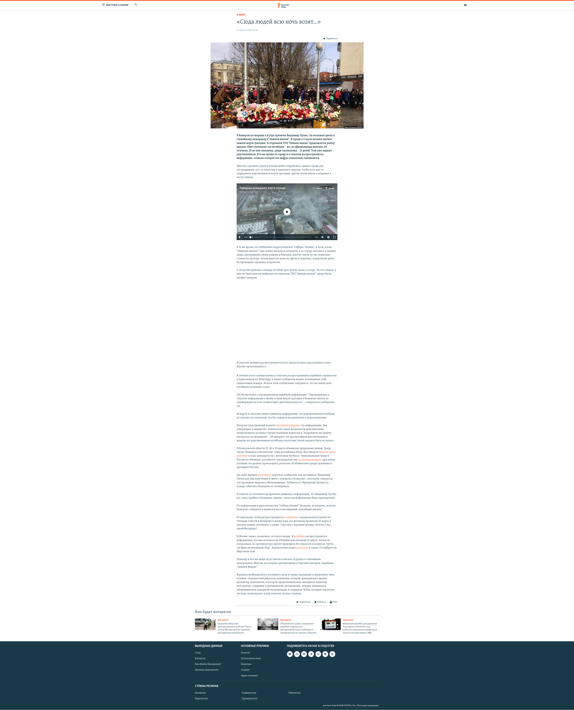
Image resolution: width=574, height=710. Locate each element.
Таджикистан (249, 693)
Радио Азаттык (250, 192)
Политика (246, 664)
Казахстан (200, 693)
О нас (198, 653)
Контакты (200, 658)
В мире (241, 15)
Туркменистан (250, 698)
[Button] (330, 39)
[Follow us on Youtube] (290, 654)
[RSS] (332, 654)
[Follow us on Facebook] (304, 654)
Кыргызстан (201, 698)
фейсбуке (299, 536)
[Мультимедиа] (465, 5)
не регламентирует (309, 460)
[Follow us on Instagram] (297, 654)
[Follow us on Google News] (325, 654)
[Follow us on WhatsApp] (318, 654)
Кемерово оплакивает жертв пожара (262, 188)
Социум (245, 670)
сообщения (291, 517)
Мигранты (223, 620)
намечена (302, 548)
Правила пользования (206, 670)
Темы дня (348, 620)
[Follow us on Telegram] (311, 654)
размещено (264, 475)
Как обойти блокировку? (208, 664)
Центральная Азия (251, 658)
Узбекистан (294, 693)
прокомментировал (288, 425)
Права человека (249, 676)
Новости (245, 653)
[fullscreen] (334, 237)
